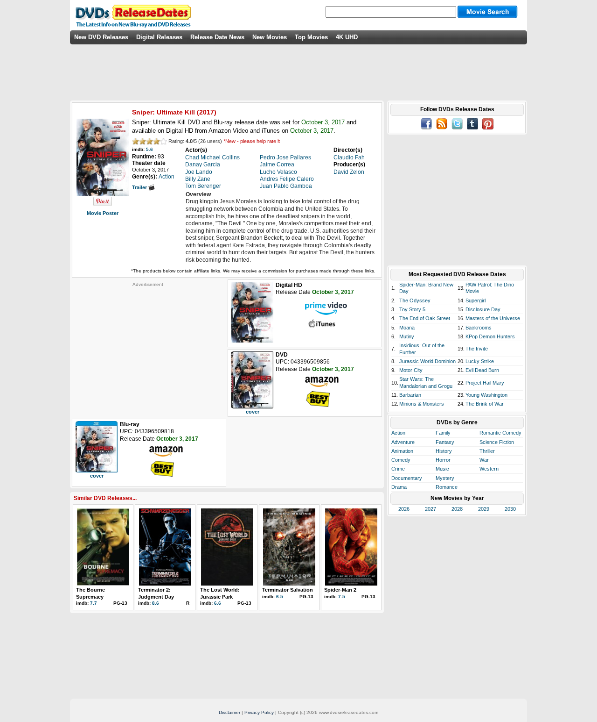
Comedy (400, 460)
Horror (443, 460)
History (444, 451)
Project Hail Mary (484, 383)
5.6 (149, 149)
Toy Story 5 (412, 309)
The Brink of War (484, 404)
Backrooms (478, 327)
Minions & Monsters (421, 404)
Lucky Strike (479, 361)
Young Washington (486, 395)
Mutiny (406, 336)
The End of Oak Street (424, 318)
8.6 (155, 603)
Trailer (140, 187)
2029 (483, 509)
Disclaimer (229, 712)
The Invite (476, 348)
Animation (402, 451)
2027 (430, 509)
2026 (404, 509)
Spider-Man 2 (340, 590)
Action (398, 433)
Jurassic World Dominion (427, 361)
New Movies (269, 37)
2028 (457, 509)
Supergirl (475, 300)
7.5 (341, 596)
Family (443, 433)
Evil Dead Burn (482, 370)
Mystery (445, 478)
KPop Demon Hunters (490, 336)
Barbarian (410, 395)
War (484, 460)
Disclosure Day (482, 309)
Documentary (406, 478)
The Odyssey (414, 300)
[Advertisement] (148, 345)
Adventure (403, 442)
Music (442, 469)
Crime (398, 469)
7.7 (93, 603)
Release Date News (217, 37)
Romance (447, 487)
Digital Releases (159, 37)
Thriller (487, 451)
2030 (510, 509)
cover (252, 412)
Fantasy (445, 442)
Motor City (411, 370)
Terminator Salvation (287, 590)
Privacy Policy (259, 712)
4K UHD (347, 37)
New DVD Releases (101, 37)
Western (489, 469)
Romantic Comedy (500, 433)
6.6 (217, 603)
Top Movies (311, 37)
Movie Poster (102, 213)
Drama (399, 487)
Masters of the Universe (492, 318)
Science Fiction (496, 442)
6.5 (279, 596)
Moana (407, 327)
